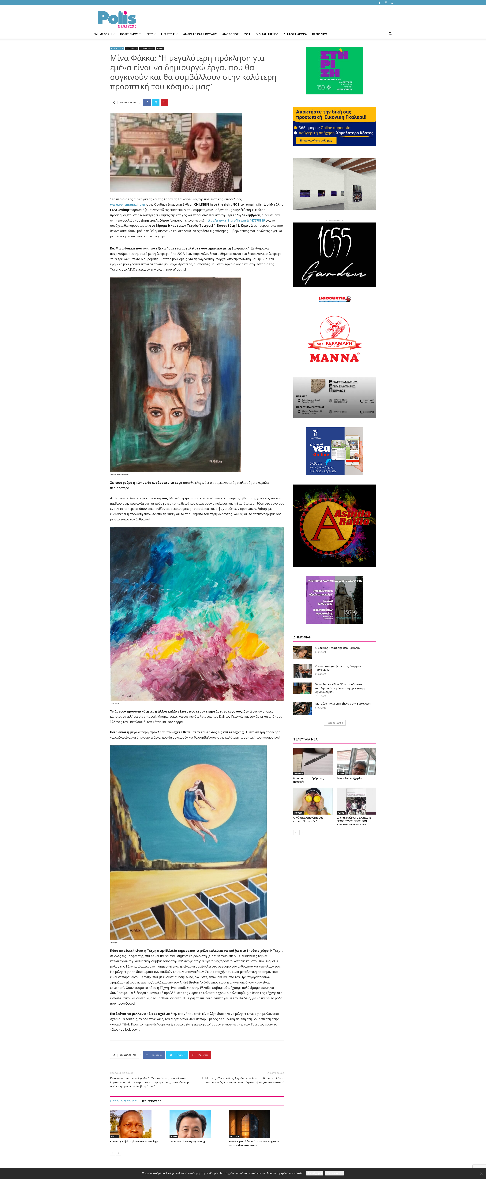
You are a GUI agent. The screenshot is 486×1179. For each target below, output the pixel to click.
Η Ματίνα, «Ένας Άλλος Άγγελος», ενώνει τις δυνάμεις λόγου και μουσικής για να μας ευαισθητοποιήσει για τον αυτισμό (243, 1080)
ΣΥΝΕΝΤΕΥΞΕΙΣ (147, 48)
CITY (150, 34)
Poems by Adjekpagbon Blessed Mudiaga (134, 1141)
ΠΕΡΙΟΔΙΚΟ (319, 34)
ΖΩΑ (247, 34)
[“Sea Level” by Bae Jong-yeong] (197, 1124)
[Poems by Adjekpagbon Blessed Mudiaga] (138, 1124)
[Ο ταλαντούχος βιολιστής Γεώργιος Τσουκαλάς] (302, 671)
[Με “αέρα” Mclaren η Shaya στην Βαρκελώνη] (302, 708)
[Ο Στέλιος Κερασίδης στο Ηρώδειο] (302, 652)
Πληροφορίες (334, 1173)
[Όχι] (481, 1173)
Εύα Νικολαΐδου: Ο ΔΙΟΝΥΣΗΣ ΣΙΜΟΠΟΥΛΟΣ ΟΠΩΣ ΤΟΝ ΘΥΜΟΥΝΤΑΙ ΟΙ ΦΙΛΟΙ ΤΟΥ (354, 821)
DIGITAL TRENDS (267, 34)
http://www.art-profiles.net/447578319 (235, 220)
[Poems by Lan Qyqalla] (356, 761)
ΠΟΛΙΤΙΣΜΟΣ (129, 34)
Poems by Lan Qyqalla (349, 778)
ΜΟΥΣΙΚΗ (234, 1136)
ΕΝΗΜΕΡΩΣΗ (103, 34)
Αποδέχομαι (315, 1173)
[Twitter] (392, 2)
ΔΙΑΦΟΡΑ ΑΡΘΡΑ (295, 34)
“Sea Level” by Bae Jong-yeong (187, 1141)
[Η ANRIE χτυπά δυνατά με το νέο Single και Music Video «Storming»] (256, 1124)
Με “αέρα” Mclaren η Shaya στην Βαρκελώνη (343, 703)
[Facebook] (379, 2)
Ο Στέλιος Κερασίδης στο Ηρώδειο (337, 648)
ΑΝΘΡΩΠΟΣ (230, 34)
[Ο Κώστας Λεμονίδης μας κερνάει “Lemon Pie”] (313, 801)
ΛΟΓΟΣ (114, 1136)
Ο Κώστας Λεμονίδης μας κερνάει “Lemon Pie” (308, 819)
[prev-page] (112, 1153)
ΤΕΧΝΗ (160, 48)
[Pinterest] (164, 102)
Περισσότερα (151, 1101)
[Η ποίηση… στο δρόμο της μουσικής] (313, 761)
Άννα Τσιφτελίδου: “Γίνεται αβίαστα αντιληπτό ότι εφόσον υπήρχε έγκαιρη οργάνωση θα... (340, 688)
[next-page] (118, 1153)
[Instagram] (386, 2)
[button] (390, 34)
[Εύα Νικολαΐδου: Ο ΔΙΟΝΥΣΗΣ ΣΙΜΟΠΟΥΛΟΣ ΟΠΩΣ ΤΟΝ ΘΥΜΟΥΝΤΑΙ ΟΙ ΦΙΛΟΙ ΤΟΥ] (356, 801)
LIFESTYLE (168, 34)
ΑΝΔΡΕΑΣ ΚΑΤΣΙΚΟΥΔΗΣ (200, 34)
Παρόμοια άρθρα (123, 1101)
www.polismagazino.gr (128, 204)
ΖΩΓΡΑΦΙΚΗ (131, 48)
